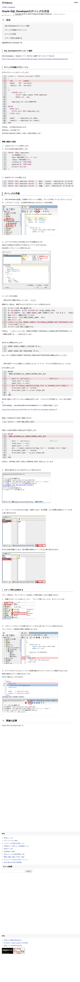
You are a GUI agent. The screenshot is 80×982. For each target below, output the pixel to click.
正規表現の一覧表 (9, 851)
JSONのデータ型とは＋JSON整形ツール (16, 846)
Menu (76, 2)
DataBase (11, 7)
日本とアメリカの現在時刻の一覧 (14, 854)
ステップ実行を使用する (13, 38)
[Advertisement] (37, 744)
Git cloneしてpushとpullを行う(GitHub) (16, 943)
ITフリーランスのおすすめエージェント (16, 859)
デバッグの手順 (10, 34)
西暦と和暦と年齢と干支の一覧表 (14, 857)
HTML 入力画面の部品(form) (13, 940)
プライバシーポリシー (59, 14)
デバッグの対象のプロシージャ (16, 30)
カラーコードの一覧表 (11, 840)
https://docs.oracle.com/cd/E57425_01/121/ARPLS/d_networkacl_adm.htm (28, 410)
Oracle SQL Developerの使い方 (13, 725)
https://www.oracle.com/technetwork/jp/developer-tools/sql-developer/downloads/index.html (35, 59)
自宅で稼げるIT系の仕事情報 (13, 862)
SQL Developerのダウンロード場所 (17, 26)
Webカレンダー (8, 838)
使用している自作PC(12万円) (13, 945)
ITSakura (7, 2)
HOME (4, 7)
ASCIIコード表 (8, 849)
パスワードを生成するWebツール (14, 843)
